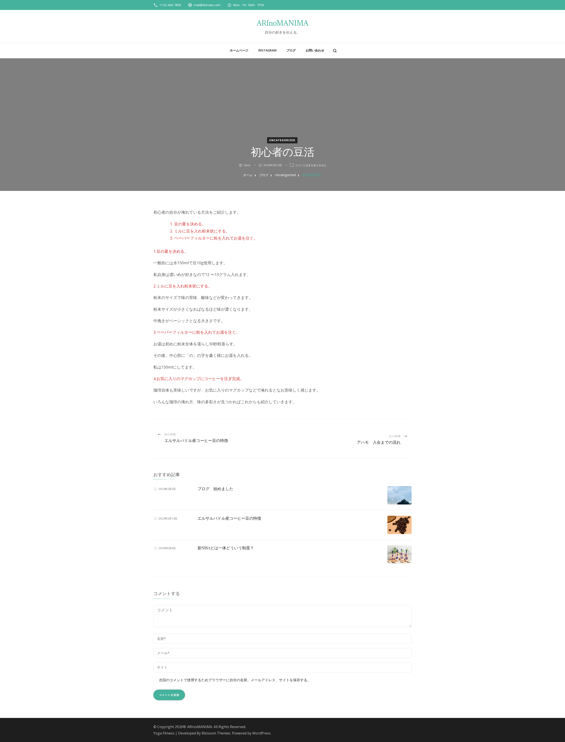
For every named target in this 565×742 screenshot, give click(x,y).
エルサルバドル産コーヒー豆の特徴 (229, 518)
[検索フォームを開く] (335, 51)
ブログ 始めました (215, 488)
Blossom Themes (216, 733)
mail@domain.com (207, 5)
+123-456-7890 (170, 5)
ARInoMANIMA (282, 23)
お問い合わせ (315, 50)
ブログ (291, 50)
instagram (267, 50)
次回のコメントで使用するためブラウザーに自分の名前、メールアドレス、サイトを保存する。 (235, 679)
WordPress (261, 733)
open (247, 165)
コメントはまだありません (311, 165)
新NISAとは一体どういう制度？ (226, 547)
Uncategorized (282, 140)
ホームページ (239, 50)
